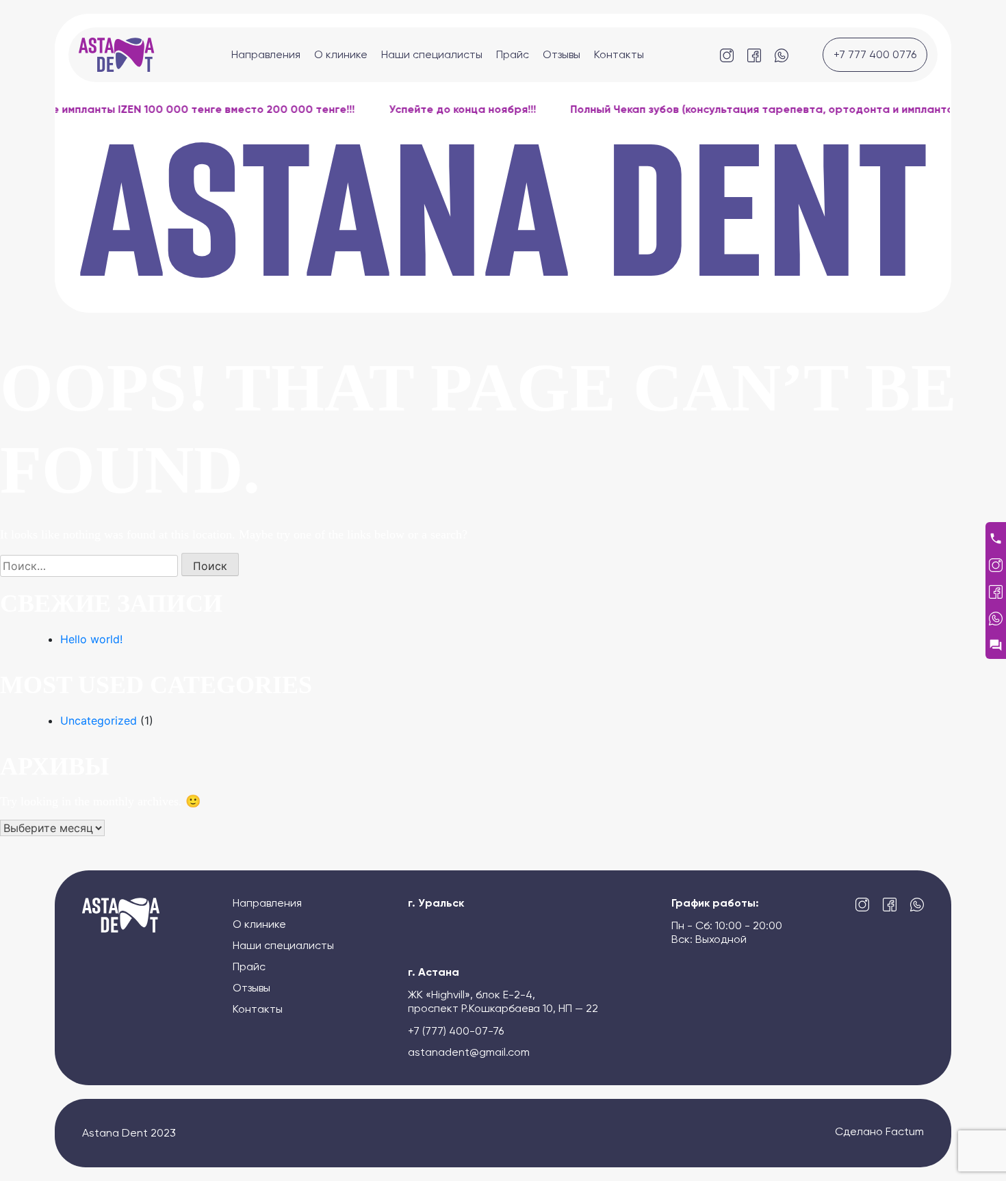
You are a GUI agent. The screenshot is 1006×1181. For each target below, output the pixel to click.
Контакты (619, 54)
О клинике (340, 54)
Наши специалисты (431, 54)
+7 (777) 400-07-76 (456, 1031)
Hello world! (91, 639)
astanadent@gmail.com (469, 1052)
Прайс (512, 54)
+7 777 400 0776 (875, 54)
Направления (265, 54)
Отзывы (561, 54)
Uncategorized (98, 720)
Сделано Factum (879, 1132)
